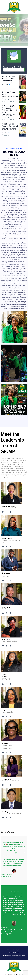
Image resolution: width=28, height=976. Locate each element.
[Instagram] (7, 512)
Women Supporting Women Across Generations (10, 79)
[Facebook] (3, 512)
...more (9, 84)
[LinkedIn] (10, 512)
